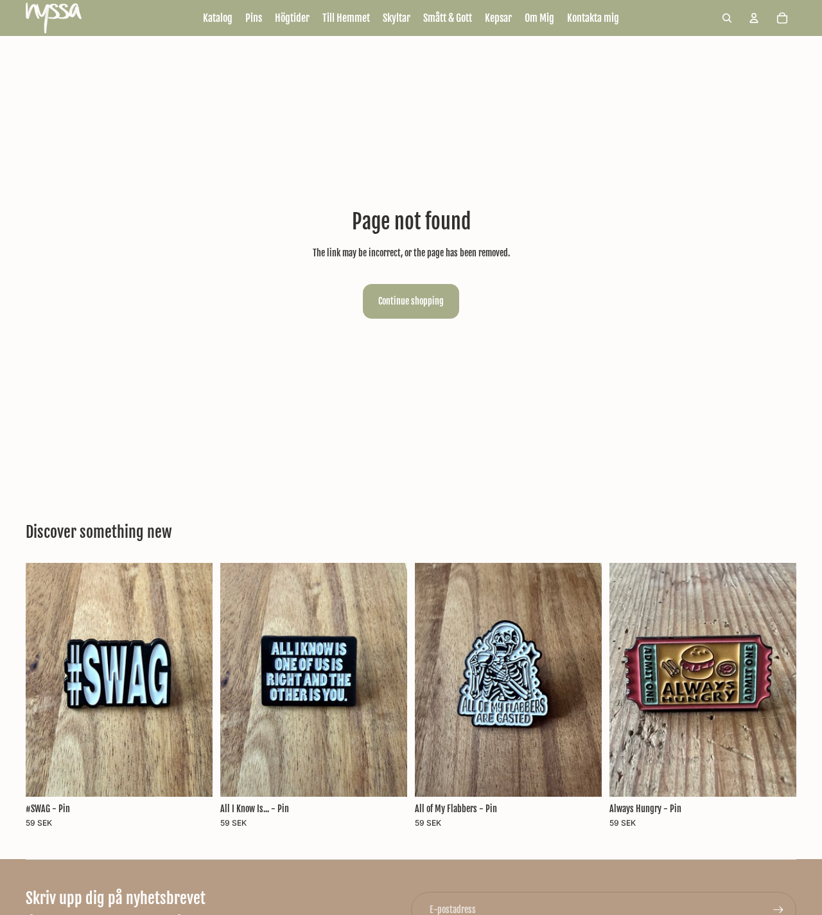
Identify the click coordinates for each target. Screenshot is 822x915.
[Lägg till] (192, 776)
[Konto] (754, 18)
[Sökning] (727, 18)
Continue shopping (411, 301)
